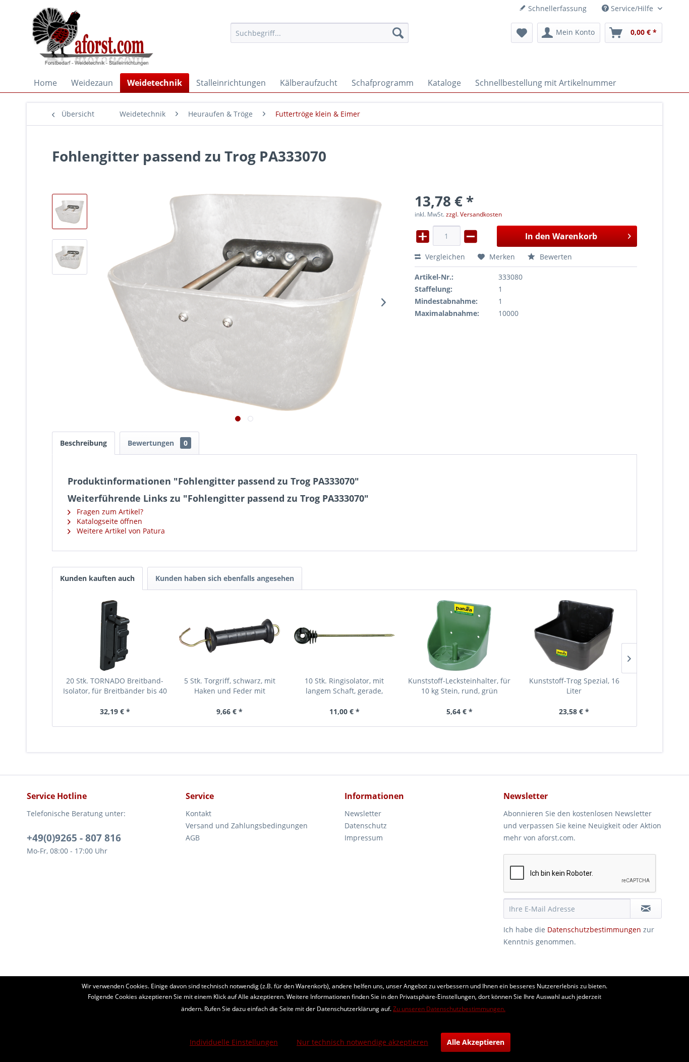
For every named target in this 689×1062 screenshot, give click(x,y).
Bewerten (555, 256)
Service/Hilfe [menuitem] (632, 8)
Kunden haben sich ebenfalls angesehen (224, 578)
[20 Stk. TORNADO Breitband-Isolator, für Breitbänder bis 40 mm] (115, 635)
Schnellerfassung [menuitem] (556, 8)
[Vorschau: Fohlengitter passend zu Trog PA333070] (69, 211)
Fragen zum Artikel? (109, 511)
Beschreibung (83, 443)
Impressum (363, 837)
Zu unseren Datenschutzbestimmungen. (449, 1008)
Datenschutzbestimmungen (594, 929)
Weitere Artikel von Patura (120, 531)
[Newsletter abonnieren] (646, 908)
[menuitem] (320, 33)
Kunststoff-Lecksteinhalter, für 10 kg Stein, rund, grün (459, 686)
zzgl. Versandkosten (474, 214)
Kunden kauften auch (97, 578)
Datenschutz (365, 825)
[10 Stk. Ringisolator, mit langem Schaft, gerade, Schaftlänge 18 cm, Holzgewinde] (344, 635)
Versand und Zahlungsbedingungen (247, 825)
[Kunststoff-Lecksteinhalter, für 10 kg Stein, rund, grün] (459, 635)
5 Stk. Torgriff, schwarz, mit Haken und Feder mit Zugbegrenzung (229, 686)
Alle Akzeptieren (475, 1042)
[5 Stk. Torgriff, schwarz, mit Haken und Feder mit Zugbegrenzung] (230, 635)
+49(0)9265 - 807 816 (74, 837)
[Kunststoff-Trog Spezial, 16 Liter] (574, 635)
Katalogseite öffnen (108, 521)
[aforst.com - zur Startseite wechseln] (93, 38)
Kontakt (198, 813)
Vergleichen (444, 256)
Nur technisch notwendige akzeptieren (362, 1042)
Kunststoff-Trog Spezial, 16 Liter (574, 686)
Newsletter (362, 813)
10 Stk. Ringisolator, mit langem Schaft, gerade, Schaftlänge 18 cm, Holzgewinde (344, 686)
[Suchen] (398, 33)
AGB (193, 837)
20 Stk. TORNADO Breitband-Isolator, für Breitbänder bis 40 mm (115, 686)
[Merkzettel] (522, 33)
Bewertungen (158, 443)
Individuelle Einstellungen (234, 1042)
